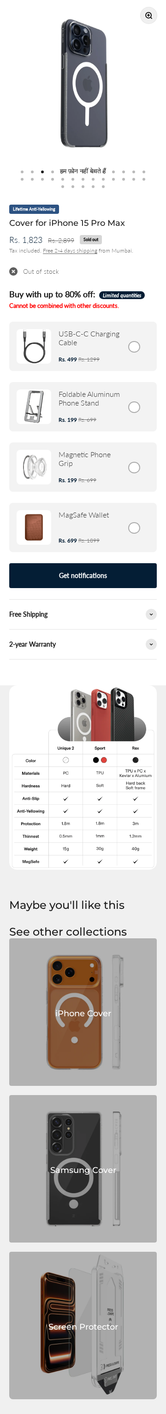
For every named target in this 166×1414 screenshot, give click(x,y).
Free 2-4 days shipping (70, 250)
